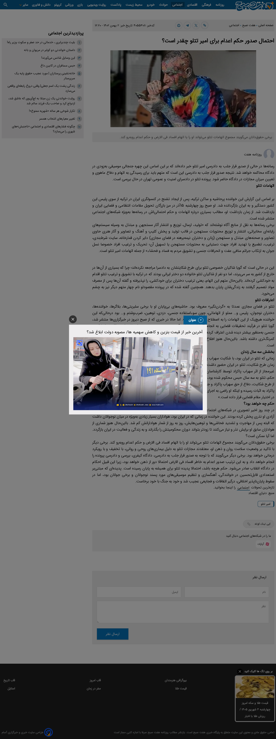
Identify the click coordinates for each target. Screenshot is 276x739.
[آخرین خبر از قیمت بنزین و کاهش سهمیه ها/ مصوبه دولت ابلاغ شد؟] (138, 373)
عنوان (192, 320)
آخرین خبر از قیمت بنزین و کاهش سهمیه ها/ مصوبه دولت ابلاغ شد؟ (145, 332)
